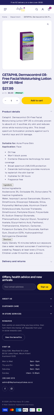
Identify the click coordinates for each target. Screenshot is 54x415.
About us (7, 299)
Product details (11, 111)
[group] (27, 45)
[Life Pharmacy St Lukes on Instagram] (11, 388)
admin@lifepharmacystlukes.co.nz (17, 382)
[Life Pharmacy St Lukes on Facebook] (4, 388)
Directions (7, 240)
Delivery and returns (14, 261)
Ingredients (7, 185)
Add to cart (37, 100)
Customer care (10, 306)
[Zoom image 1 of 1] (27, 45)
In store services (11, 314)
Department (15, 17)
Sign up (44, 286)
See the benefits (13, 337)
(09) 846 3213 (8, 378)
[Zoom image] (48, 24)
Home (4, 17)
